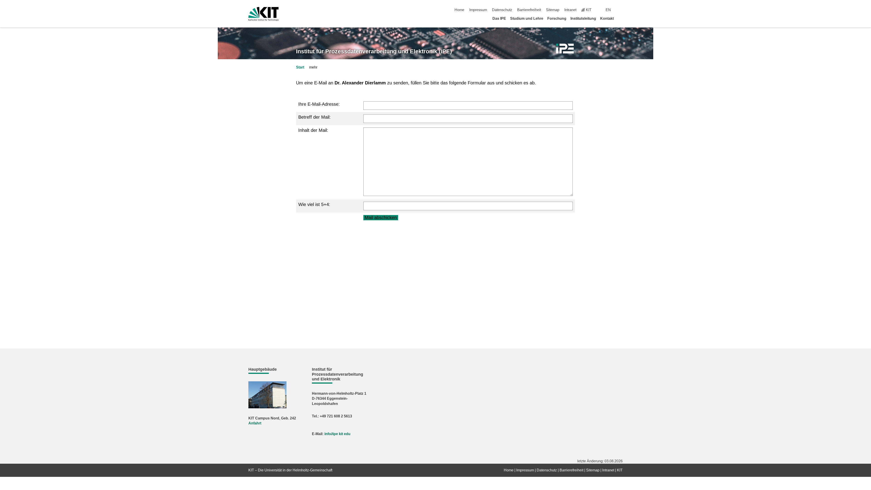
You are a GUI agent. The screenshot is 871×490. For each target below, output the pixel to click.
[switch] (621, 10)
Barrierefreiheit (529, 10)
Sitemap (552, 10)
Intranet (570, 10)
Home (459, 10)
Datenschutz (502, 10)
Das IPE (499, 18)
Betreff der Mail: (314, 117)
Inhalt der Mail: (313, 130)
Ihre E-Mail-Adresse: (319, 104)
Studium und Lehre (526, 18)
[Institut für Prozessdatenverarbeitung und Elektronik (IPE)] (565, 48)
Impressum (478, 10)
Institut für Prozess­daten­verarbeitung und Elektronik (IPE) (374, 51)
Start (300, 67)
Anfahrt (254, 423)
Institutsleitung (583, 18)
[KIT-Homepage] (263, 14)
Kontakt (607, 18)
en (608, 10)
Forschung (556, 18)
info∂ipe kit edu (337, 434)
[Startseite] (621, 18)
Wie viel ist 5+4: (314, 204)
